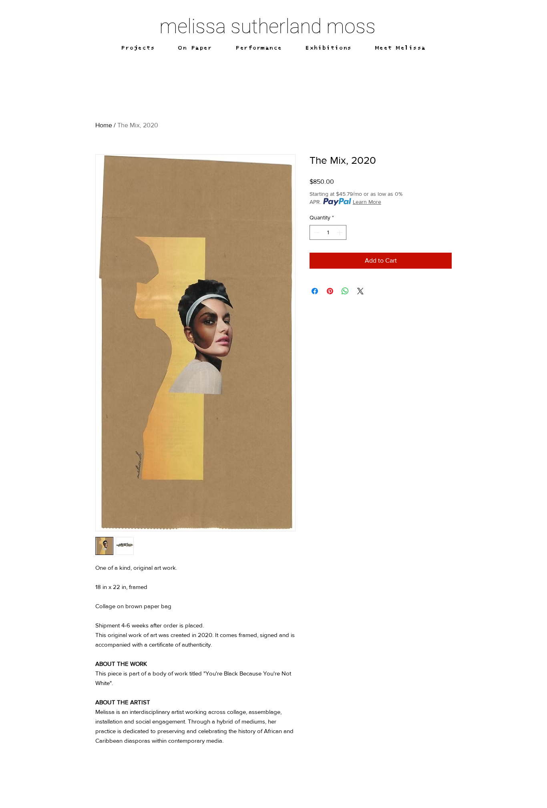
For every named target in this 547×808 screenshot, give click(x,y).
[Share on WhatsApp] (345, 291)
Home (103, 125)
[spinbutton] (328, 232)
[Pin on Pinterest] (330, 291)
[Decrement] (316, 232)
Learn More (367, 202)
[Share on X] (360, 291)
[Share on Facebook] (315, 291)
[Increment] (340, 232)
